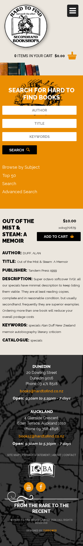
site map (13, 455)
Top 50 (9, 175)
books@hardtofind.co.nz (41, 391)
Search (16, 150)
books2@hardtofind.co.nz (41, 436)
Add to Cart (56, 237)
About (56, 455)
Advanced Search (19, 191)
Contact (69, 455)
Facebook (41, 487)
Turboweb (50, 530)
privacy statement (36, 455)
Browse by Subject (21, 167)
